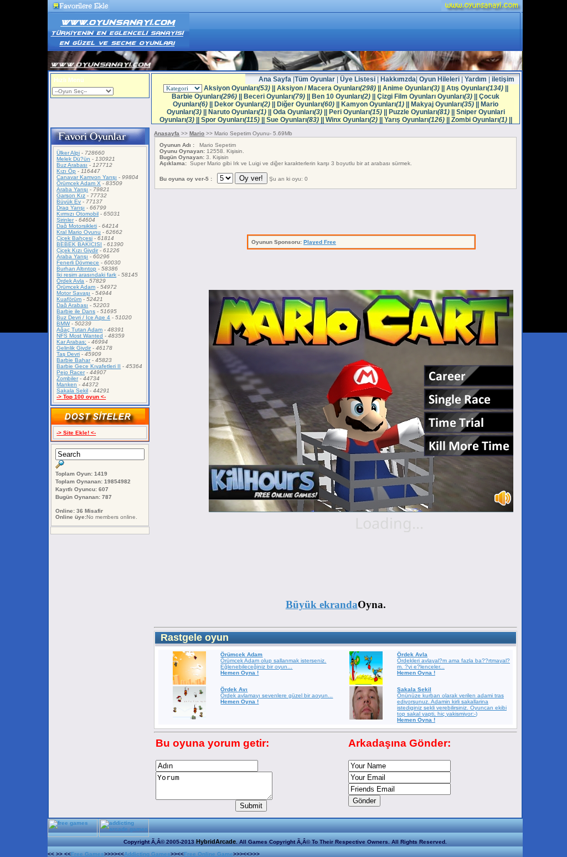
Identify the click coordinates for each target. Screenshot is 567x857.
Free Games (87, 854)
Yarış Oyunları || (417, 120)
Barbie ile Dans (75, 311)
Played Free (319, 242)
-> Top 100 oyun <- (81, 397)
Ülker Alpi (68, 153)
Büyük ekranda (322, 604)
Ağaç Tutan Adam (79, 330)
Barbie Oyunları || (208, 96)
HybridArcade (216, 841)
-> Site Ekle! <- (76, 433)
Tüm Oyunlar (315, 79)
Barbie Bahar (73, 360)
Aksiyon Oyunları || (240, 88)
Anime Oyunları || (414, 88)
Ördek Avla (70, 281)
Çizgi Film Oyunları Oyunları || (428, 96)
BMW (63, 323)
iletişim (503, 79)
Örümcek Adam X (78, 183)
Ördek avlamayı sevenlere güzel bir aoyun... (276, 695)
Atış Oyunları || (477, 88)
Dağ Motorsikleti (76, 226)
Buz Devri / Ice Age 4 (83, 317)
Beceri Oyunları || (278, 96)
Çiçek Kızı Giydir (77, 250)
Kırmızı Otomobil (77, 214)
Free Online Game (208, 854)
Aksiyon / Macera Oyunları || (330, 88)
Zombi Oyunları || (481, 120)
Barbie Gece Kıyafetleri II (88, 366)
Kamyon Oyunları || (376, 104)
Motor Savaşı (73, 293)
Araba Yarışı (72, 189)
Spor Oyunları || (233, 120)
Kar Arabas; (71, 342)
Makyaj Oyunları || (446, 104)
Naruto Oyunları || (240, 112)
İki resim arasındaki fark (86, 275)
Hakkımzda (398, 79)
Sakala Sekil (72, 390)
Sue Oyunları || (296, 120)
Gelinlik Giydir (73, 348)
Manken (66, 384)
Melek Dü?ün (73, 159)
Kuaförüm (68, 299)
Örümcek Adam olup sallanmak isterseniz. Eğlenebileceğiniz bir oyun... (273, 663)
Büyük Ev (68, 201)
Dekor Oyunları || (245, 104)
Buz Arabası (71, 165)
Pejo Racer (70, 372)
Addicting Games (147, 854)
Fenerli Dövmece (77, 262)
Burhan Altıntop (76, 269)
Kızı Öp (66, 171)
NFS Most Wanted (79, 336)
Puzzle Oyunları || (422, 112)
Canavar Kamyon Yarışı (86, 177)
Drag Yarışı (70, 208)
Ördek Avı (234, 689)
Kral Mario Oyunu (78, 232)
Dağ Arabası (72, 305)
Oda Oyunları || (301, 112)
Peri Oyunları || (359, 112)
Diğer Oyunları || (309, 104)
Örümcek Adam (75, 287)
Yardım (476, 79)
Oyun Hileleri (440, 79)
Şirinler (65, 220)
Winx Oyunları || (355, 120)
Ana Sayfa (276, 79)
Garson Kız (70, 195)
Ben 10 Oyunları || (344, 96)
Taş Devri (68, 354)
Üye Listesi (358, 79)
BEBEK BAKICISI (79, 244)
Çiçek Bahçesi (74, 238)
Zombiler (67, 378)
